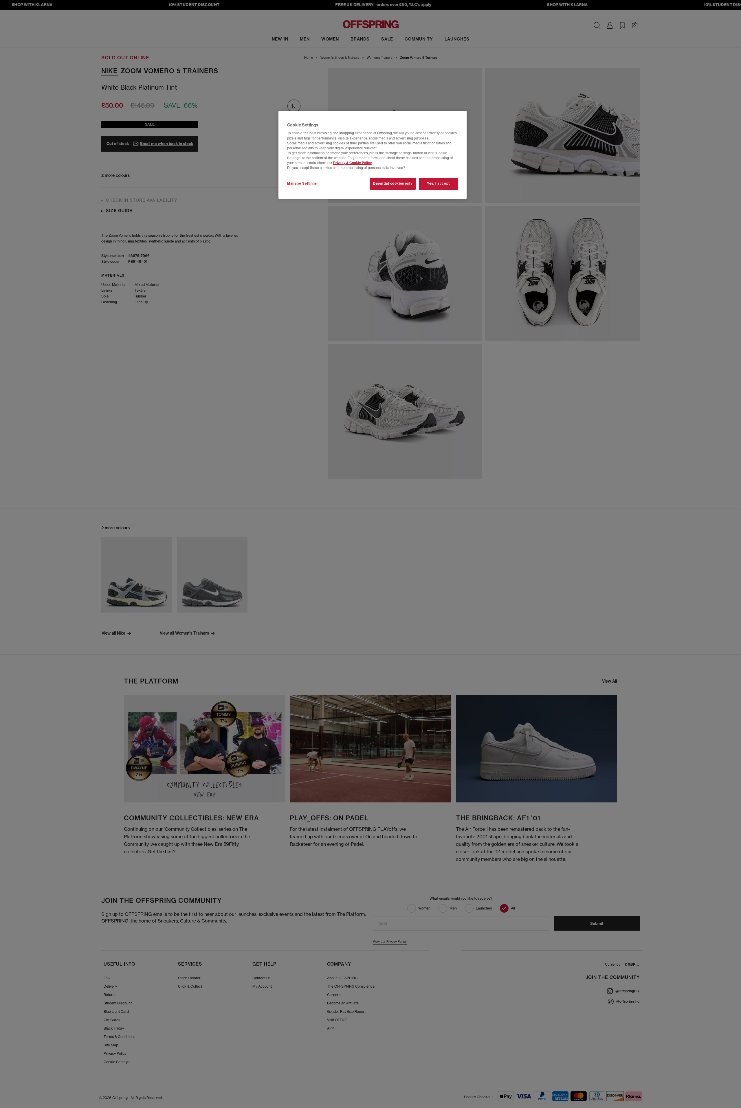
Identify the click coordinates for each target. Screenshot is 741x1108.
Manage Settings (302, 183)
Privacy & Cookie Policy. (352, 163)
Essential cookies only (392, 183)
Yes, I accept (438, 183)
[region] (372, 155)
